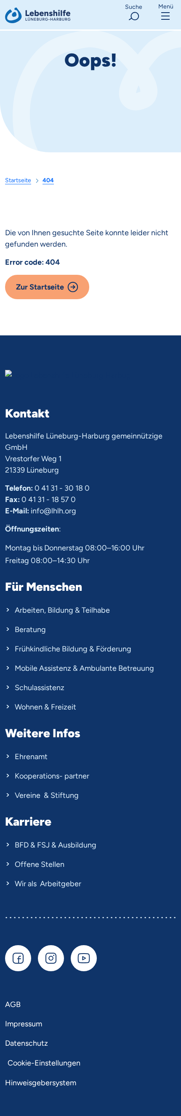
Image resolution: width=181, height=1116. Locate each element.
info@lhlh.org (53, 510)
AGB (13, 1004)
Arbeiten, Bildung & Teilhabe (62, 610)
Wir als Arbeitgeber (48, 883)
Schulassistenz (39, 687)
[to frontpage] (38, 15)
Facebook (18, 958)
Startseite (18, 180)
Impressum (23, 1023)
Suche (133, 7)
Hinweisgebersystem (40, 1082)
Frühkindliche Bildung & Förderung (73, 649)
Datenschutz (26, 1043)
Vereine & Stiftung (47, 795)
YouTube (84, 958)
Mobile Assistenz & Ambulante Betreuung (84, 668)
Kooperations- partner (52, 776)
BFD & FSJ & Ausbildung (55, 845)
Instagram (51, 958)
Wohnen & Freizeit (45, 707)
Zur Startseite (40, 287)
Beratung (30, 629)
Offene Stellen (39, 864)
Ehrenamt (31, 756)
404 (48, 180)
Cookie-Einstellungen (44, 1063)
